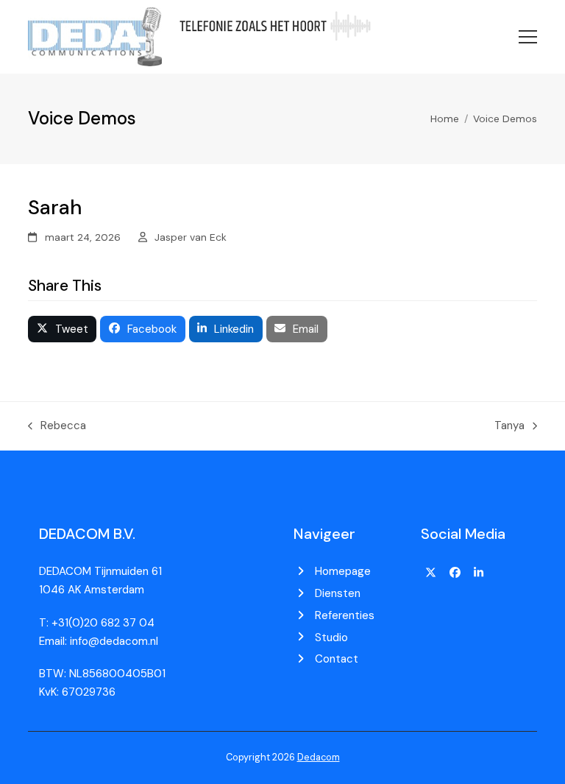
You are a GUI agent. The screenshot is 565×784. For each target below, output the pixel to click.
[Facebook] (454, 572)
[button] (528, 36)
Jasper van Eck (190, 237)
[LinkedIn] (479, 572)
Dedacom (318, 757)
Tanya (509, 425)
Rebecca (57, 425)
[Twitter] (431, 572)
